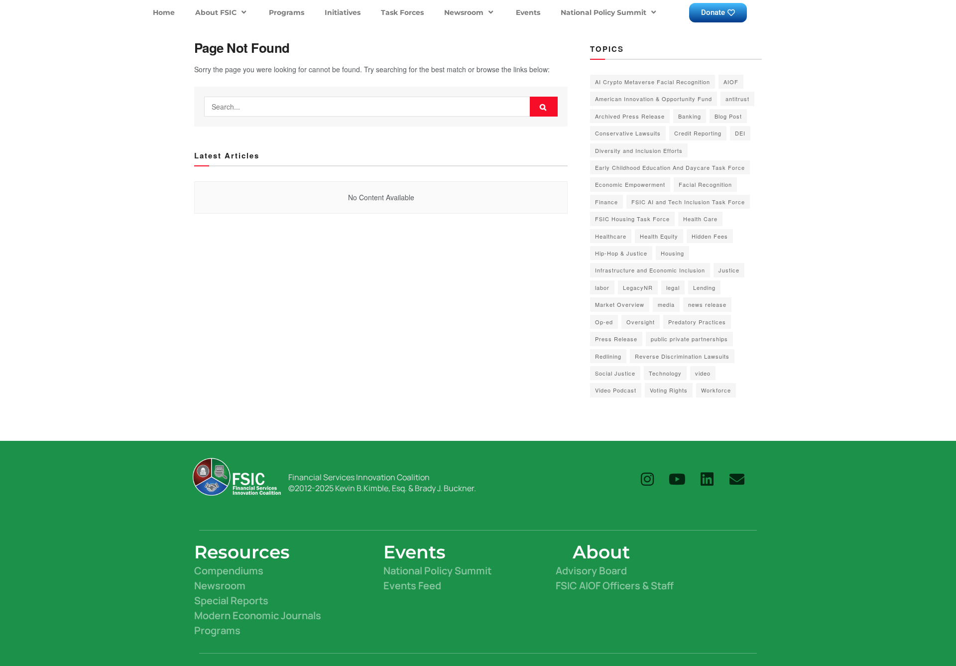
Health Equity (659, 236)
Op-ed (604, 322)
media (666, 304)
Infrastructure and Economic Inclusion (650, 270)
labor (602, 287)
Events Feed (412, 585)
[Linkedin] (707, 479)
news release (707, 304)
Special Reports (231, 600)
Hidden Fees (710, 236)
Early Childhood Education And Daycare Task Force (670, 167)
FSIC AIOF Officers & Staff (615, 585)
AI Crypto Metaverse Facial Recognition (652, 82)
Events (528, 12)
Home (164, 12)
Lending (704, 287)
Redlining (608, 356)
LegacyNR (638, 287)
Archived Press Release (630, 116)
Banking (689, 116)
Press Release (616, 339)
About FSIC (216, 12)
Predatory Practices (697, 322)
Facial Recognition (705, 184)
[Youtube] (677, 479)
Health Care (700, 219)
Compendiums (228, 570)
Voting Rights (669, 390)
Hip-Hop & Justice (621, 253)
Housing (672, 253)
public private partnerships (689, 339)
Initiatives (342, 12)
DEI (740, 133)
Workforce (716, 390)
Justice (728, 270)
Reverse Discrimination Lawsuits (682, 356)
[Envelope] (737, 479)
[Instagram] (647, 479)
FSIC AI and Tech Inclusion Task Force (688, 202)
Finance (606, 202)
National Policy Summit (603, 12)
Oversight (640, 322)
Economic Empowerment (630, 184)
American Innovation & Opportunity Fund (653, 99)
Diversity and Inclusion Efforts (639, 150)
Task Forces (402, 12)
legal (673, 287)
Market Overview (619, 304)
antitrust (737, 99)
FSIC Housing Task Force (632, 219)
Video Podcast (615, 390)
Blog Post (728, 116)
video (703, 373)
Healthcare (610, 236)
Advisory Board (591, 570)
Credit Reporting (697, 133)
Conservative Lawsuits (628, 133)
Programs (286, 12)
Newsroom (463, 12)
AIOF (730, 82)
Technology (665, 373)
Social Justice (615, 373)
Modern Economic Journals (257, 615)
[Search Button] (544, 107)
